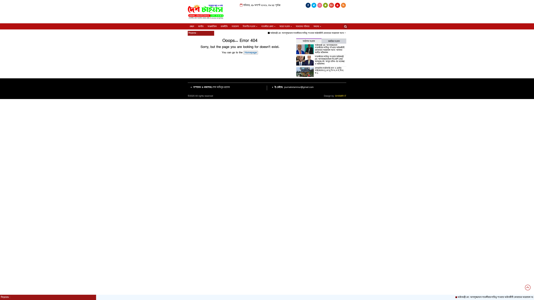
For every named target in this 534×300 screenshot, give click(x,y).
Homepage (251, 52)
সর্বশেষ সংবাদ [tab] (309, 41)
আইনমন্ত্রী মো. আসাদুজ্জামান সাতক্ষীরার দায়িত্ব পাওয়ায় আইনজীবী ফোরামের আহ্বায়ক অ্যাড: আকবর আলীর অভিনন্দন (309, 33)
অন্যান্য (316, 26)
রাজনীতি (224, 26)
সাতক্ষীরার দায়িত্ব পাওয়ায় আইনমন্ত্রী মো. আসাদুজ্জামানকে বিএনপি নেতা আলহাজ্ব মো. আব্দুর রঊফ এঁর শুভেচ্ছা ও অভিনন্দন (330, 60)
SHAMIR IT (340, 96)
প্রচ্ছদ (192, 26)
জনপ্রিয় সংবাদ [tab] (334, 41)
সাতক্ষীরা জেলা (267, 26)
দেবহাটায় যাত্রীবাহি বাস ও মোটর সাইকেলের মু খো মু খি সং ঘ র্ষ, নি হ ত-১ (329, 70)
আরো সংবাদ (284, 26)
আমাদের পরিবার (302, 26)
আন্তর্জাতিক (212, 26)
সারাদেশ (235, 26)
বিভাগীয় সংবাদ (249, 26)
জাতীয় (200, 26)
